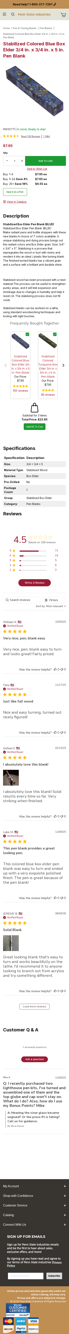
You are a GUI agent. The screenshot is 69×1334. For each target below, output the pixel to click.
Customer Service (15, 1205)
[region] (34, 551)
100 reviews (20, 390)
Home (6, 28)
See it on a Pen (15, 191)
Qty (5, 152)
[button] (5, 365)
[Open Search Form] (13, 14)
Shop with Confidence (18, 1195)
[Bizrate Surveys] (24, 1315)
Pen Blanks (46, 28)
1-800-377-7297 (41, 4)
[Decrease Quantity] (7, 161)
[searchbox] (21, 600)
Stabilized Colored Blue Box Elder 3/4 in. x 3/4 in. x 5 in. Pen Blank (34, 36)
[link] (21, 136)
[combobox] (51, 606)
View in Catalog (16, 201)
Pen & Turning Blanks (25, 28)
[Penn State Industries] (34, 14)
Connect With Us (14, 1224)
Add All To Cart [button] (34, 426)
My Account (11, 1186)
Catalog (8, 1215)
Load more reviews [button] (34, 1006)
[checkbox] (27, 334)
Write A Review (34, 583)
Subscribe (54, 1275)
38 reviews (48, 394)
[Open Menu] (4, 14)
